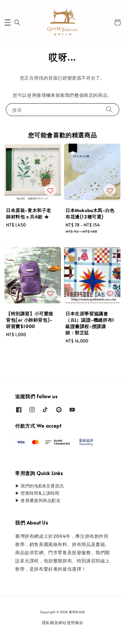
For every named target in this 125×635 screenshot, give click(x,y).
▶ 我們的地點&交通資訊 (39, 486)
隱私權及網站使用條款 (62, 622)
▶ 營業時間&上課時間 (37, 493)
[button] (7, 22)
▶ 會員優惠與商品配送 (38, 500)
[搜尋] (109, 109)
